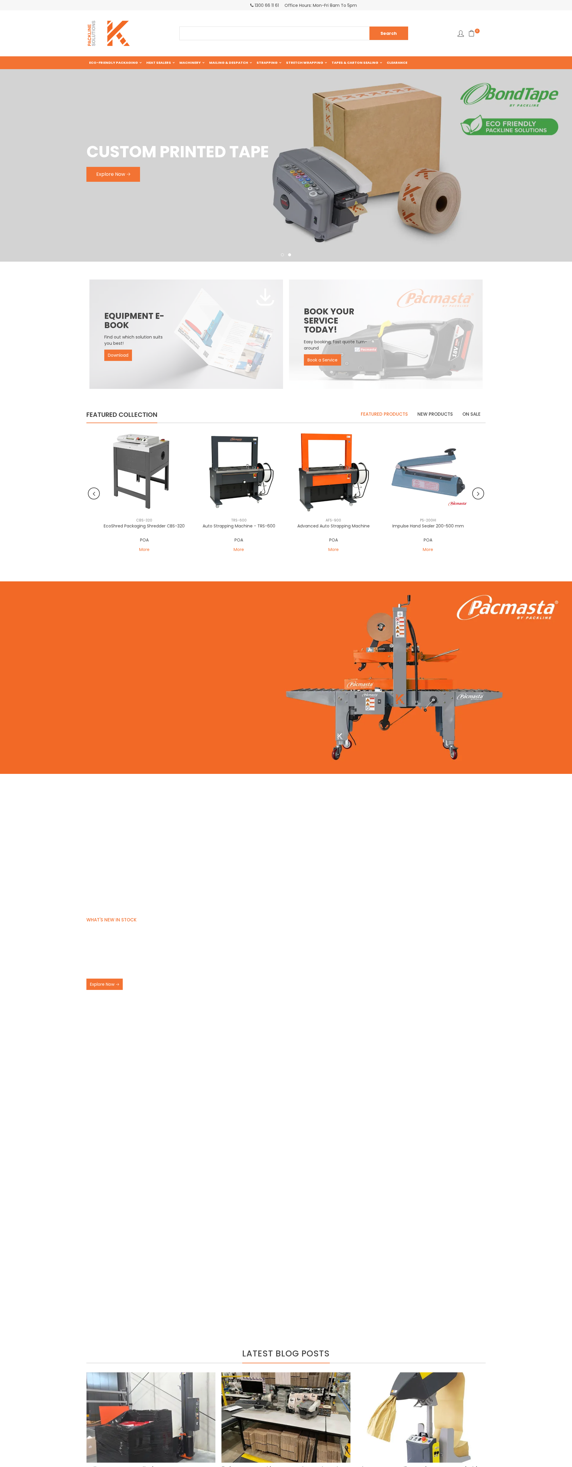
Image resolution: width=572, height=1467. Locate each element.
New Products (435, 414)
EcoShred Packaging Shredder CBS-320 (144, 526)
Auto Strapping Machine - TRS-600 (239, 526)
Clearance (397, 62)
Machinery (190, 62)
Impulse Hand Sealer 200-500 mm (428, 526)
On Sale (471, 414)
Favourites (461, 33)
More (144, 549)
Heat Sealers (158, 62)
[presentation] (94, 493)
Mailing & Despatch (228, 62)
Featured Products (384, 414)
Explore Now (102, 984)
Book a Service (322, 360)
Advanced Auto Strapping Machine (333, 526)
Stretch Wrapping (304, 62)
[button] (282, 255)
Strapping (267, 62)
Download (118, 355)
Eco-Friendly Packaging (113, 62)
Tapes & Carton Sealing (355, 62)
